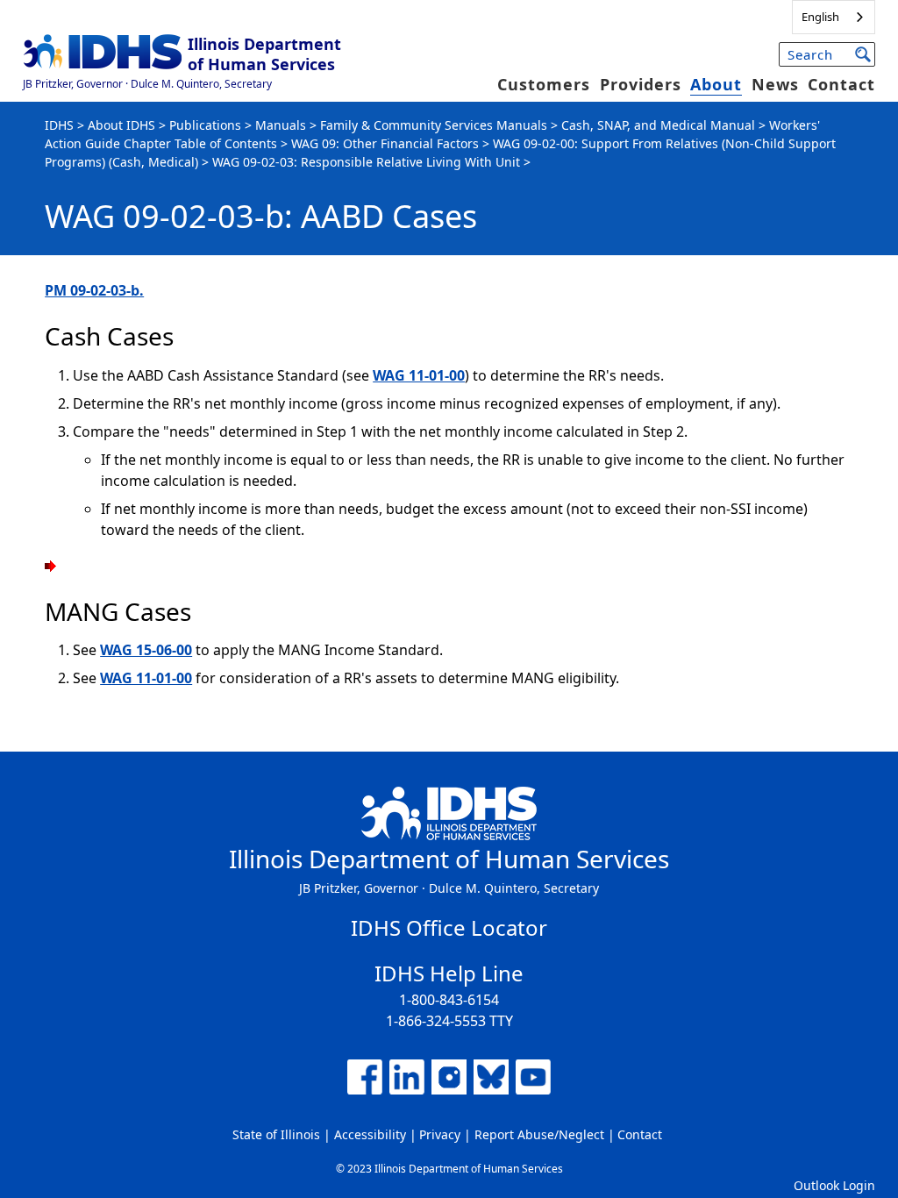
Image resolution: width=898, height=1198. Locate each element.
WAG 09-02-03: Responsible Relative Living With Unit (366, 161)
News (775, 84)
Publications (205, 125)
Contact (841, 84)
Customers (543, 84)
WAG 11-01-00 (419, 375)
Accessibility (370, 1134)
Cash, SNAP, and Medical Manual (658, 125)
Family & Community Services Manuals (433, 125)
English (820, 17)
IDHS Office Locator (449, 927)
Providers (640, 84)
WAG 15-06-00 (146, 650)
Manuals (280, 125)
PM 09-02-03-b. (94, 290)
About (716, 84)
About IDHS (121, 125)
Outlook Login (834, 1185)
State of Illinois (276, 1134)
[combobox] (833, 17)
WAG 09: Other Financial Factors (385, 143)
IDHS (59, 125)
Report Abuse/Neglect (539, 1134)
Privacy (439, 1134)
